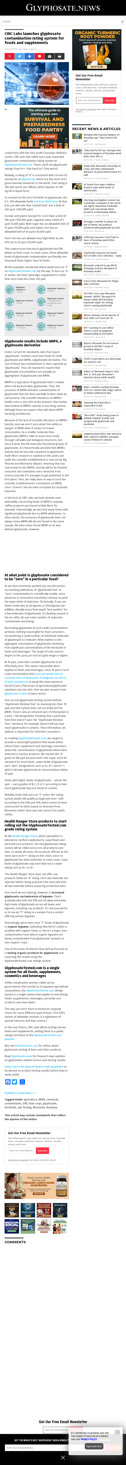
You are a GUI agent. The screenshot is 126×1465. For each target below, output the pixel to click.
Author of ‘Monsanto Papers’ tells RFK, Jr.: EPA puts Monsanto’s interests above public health (101, 374)
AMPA (41, 1099)
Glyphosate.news (21, 1056)
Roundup (51, 1107)
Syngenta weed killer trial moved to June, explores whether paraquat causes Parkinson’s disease (102, 437)
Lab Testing (25, 1107)
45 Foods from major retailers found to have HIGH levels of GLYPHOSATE (99, 187)
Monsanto (39, 1107)
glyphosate (28, 179)
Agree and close (94, 1446)
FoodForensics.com (26, 1045)
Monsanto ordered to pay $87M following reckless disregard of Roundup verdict (100, 268)
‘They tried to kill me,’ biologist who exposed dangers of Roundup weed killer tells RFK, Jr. (102, 153)
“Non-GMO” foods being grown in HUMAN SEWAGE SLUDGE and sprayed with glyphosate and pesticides (101, 420)
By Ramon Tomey (102, 194)
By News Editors (102, 160)
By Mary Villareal (102, 178)
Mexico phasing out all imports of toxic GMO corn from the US (101, 317)
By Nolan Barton (101, 443)
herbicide (10, 1107)
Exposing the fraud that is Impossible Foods (97, 404)
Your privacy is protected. (18, 1160)
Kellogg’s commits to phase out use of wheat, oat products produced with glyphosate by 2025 (102, 224)
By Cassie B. (100, 231)
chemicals (52, 1099)
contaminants (13, 1103)
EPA (25, 1103)
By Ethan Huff (100, 144)
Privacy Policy (89, 1439)
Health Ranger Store (24, 836)
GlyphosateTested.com (18, 164)
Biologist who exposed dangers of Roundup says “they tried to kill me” (101, 137)
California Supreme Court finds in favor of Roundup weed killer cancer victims (101, 240)
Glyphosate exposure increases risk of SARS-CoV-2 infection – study (102, 254)
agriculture (30, 1099)
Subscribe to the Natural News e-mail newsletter (34, 1066)
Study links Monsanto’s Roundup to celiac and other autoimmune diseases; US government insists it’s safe (102, 170)
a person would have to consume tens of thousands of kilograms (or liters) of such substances (35, 677)
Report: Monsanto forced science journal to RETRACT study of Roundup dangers (101, 346)
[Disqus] (37, 1288)
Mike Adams (30, 49)
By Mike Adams (101, 428)
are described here (45, 201)
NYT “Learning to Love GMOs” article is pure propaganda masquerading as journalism (99, 330)
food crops (35, 1103)
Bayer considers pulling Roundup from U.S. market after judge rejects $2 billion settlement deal (102, 390)
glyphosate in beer (16, 693)
